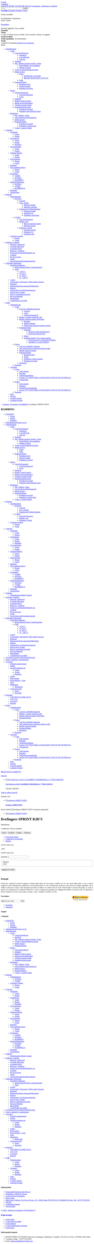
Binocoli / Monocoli (17, 244)
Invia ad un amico (12, 837)
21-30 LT (22, 274)
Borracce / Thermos (17, 251)
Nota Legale (10, 1198)
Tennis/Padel (14, 192)
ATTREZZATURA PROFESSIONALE (20, 658)
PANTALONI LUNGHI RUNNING (42, 340)
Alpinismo (14, 132)
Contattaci (4, 4)
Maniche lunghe (30, 205)
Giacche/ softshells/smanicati (29, 309)
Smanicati (22, 55)
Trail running (24, 371)
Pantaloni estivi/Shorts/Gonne (30, 111)
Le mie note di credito (13, 1222)
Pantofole (13, 190)
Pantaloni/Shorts (20, 82)
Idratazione (14, 685)
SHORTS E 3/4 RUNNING (38, 342)
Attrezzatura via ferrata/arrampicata (22, 290)
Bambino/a (14, 113)
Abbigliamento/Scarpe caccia (16, 423)
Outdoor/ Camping (12, 242)
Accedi (3, 2)
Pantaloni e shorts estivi (27, 126)
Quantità (4, 857)
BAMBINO (19, 180)
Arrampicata (14, 138)
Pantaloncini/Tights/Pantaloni (29, 209)
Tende (12, 259)
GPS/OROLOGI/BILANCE (20, 697)
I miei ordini (10, 1219)
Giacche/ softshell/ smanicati (29, 346)
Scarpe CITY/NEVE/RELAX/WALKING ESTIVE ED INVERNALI (45, 378)
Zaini (16, 269)
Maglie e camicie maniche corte (30, 317)
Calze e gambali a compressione (17, 660)
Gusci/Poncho (24, 57)
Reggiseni (22, 363)
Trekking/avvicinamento (28, 388)
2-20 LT (22, 271)
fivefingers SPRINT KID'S (14, 805)
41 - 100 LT (23, 278)
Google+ (19, 833)
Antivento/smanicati (31, 315)
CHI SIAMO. (11, 1206)
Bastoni (13, 288)
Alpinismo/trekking (26, 375)
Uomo (12, 51)
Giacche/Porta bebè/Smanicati (25, 118)
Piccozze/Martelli (16, 296)
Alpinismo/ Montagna (13, 263)
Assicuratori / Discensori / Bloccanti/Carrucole (27, 282)
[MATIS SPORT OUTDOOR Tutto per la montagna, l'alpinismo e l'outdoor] (29, 6)
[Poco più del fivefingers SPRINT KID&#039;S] (16, 800)
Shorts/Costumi (24, 86)
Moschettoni (14, 299)
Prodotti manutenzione (18, 664)
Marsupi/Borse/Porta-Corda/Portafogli (28, 267)
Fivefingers (14, 174)
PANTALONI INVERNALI (39, 332)
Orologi (13, 396)
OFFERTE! (10, 414)
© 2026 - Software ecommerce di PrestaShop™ (18, 1210)
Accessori (9, 662)
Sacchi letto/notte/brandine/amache (22, 261)
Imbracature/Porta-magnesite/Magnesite (24, 286)
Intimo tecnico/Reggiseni (24, 103)
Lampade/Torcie (16, 249)
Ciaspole (13, 255)
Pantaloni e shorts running (33, 359)
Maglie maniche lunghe (27, 351)
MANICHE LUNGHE (32, 76)
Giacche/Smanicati (21, 53)
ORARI (8, 1202)
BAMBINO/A (20, 188)
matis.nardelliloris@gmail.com (22, 1241)
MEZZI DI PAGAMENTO (11, 772)
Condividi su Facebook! (14, 839)
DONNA (18, 178)
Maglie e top (23, 222)
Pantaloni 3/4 (28, 213)
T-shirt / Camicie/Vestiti (23, 128)
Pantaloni (27, 330)
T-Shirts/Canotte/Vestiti (23, 105)
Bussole (13, 703)
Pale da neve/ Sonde (17, 292)
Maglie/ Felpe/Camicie (23, 101)
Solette (12, 666)
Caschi (12, 280)
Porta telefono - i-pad (17, 680)
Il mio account (6, 1215)
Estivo (17, 691)
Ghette (12, 676)
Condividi (11, 833)
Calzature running (16, 236)
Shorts (26, 336)
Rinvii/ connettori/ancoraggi (20, 294)
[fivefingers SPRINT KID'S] (16, 813)
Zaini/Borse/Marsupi (17, 265)
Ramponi (13, 284)
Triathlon (9, 593)
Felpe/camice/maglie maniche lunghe (37, 326)
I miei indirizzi (11, 1224)
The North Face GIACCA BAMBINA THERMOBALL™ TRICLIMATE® (29, 784)
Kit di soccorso (15, 257)
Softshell (18, 61)
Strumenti (9, 695)
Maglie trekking (29, 323)
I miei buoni (10, 1228)
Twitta (4, 833)
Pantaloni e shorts (25, 228)
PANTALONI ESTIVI (36, 334)
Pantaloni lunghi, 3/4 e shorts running (37, 338)
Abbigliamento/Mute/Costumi (21, 595)
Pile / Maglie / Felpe (22, 115)
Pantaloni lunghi (30, 211)
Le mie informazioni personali (16, 1226)
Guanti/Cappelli (16, 398)
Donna (12, 91)
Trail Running (15, 159)
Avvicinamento (15, 147)
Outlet (8, 303)
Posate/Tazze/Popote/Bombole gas (22, 253)
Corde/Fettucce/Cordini (18, 301)
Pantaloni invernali (26, 88)
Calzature (9, 130)
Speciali (4, 776)
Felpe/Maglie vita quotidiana (29, 66)
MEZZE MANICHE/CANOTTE (36, 78)
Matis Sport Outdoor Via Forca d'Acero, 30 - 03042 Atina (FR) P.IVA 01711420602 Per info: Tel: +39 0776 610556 (48, 1200)
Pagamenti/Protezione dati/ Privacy (18, 1192)
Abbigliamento (11, 49)
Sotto (21, 80)
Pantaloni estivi (24, 84)
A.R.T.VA (14, 699)
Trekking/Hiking (16, 153)
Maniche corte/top (30, 207)
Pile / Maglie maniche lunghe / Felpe (28, 63)
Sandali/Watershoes (17, 182)
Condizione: (5, 829)
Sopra (21, 74)
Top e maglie (24, 203)
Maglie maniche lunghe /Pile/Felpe (31, 319)
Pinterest (27, 833)
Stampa (8, 841)
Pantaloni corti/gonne (31, 215)
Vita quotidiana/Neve (17, 167)
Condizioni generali (13, 1204)
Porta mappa (14, 678)
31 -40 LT (23, 276)
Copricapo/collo (16, 689)
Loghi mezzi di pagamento (15, 1196)
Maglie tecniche (25, 68)
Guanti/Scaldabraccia (17, 668)
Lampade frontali (16, 400)
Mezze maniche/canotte (32, 224)
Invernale (18, 693)
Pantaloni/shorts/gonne (23, 107)
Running (9, 195)
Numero (6, 862)
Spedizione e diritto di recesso (16, 1194)
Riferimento (5, 825)
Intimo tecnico (20, 72)
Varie (12, 683)
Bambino (18, 145)
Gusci (21, 97)
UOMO (17, 176)
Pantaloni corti (29, 234)
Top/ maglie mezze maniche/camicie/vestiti (34, 348)
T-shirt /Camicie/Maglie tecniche (26, 70)
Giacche (22, 59)
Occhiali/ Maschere (17, 247)
